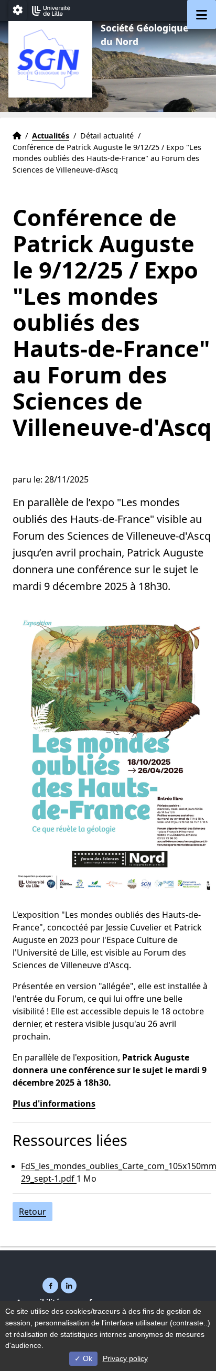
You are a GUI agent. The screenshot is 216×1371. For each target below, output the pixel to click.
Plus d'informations (54, 1103)
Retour (32, 1211)
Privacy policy (125, 1358)
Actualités (50, 136)
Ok (86, 1358)
